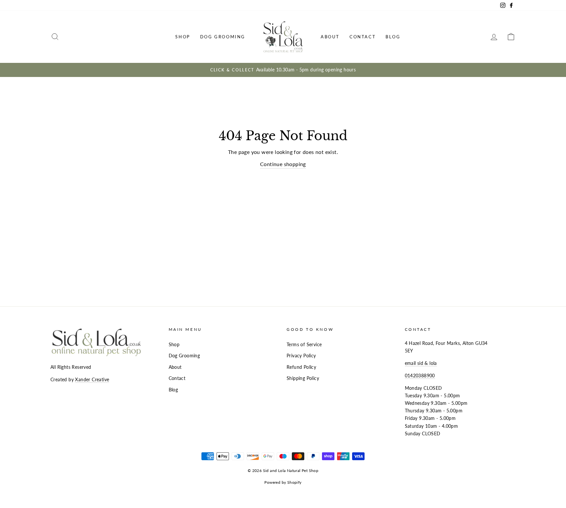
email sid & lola (421, 363)
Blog (393, 36)
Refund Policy (301, 367)
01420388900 (420, 375)
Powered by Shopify (282, 482)
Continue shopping (283, 164)
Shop (182, 36)
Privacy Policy (301, 355)
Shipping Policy (303, 378)
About (330, 36)
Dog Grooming (222, 36)
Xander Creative (92, 379)
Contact (362, 36)
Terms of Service (304, 344)
